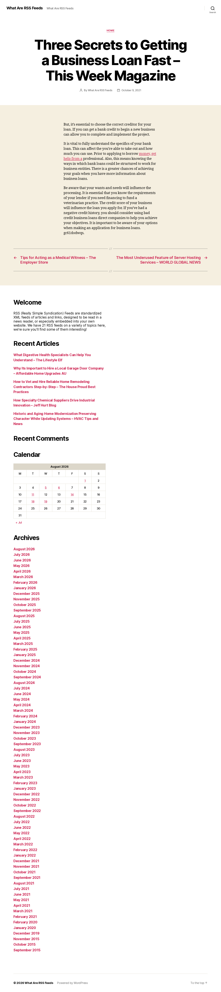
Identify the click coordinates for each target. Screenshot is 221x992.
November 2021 (26, 866)
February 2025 (25, 649)
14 (72, 494)
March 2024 (23, 711)
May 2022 (21, 833)
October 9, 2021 (131, 90)
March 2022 (23, 844)
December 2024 (26, 660)
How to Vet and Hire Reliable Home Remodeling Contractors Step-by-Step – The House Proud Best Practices (54, 387)
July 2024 (21, 688)
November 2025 (26, 599)
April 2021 (21, 906)
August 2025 (24, 616)
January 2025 (24, 655)
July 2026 (21, 555)
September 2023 (27, 744)
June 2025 (22, 627)
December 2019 (26, 933)
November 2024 (26, 666)
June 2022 (22, 828)
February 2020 (25, 922)
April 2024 (22, 705)
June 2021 (21, 894)
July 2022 (21, 822)
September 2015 (26, 950)
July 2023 (21, 755)
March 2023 (23, 777)
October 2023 (24, 738)
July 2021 (21, 889)
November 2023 (26, 733)
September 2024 (27, 677)
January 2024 (24, 722)
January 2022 (24, 855)
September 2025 (27, 610)
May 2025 (21, 633)
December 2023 (26, 727)
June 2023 (22, 761)
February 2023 (25, 783)
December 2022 (26, 794)
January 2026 (24, 588)
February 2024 (25, 716)
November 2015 (26, 939)
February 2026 (25, 583)
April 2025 (21, 638)
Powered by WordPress (72, 983)
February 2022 (25, 850)
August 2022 (24, 816)
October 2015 (24, 944)
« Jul (19, 522)
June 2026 (22, 560)
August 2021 (23, 883)
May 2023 (21, 766)
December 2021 (26, 861)
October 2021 (24, 872)
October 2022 (24, 805)
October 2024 (24, 672)
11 (33, 494)
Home (110, 30)
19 (45, 501)
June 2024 (22, 694)
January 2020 (24, 928)
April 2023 (21, 772)
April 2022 (21, 839)
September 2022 (27, 811)
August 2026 (24, 549)
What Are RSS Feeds (24, 8)
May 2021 (21, 900)
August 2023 (24, 750)
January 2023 (24, 788)
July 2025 (21, 621)
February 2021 (25, 917)
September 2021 (26, 878)
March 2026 (23, 577)
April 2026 (22, 571)
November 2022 (26, 800)
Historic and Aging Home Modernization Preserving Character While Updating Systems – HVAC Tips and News (55, 419)
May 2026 (21, 566)
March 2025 (23, 644)
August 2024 (24, 683)
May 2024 (21, 699)
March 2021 (22, 911)
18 (32, 501)
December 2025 (26, 594)
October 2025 (24, 605)
